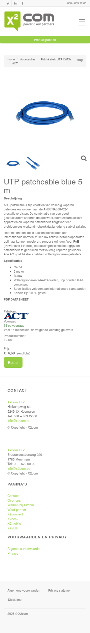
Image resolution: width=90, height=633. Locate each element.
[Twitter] (8, 3)
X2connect (15, 514)
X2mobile (14, 523)
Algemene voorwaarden (24, 548)
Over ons (14, 500)
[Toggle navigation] (82, 21)
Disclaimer (15, 599)
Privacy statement (60, 590)
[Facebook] (22, 3)
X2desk (13, 518)
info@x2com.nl (18, 420)
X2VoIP (13, 528)
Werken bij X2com (21, 504)
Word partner (17, 509)
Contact (13, 495)
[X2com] (29, 21)
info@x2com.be (19, 468)
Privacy (13, 553)
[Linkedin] (15, 3)
